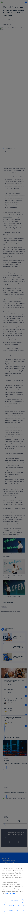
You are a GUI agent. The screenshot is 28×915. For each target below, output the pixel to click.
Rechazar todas (13, 905)
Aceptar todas (14, 910)
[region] (14, 889)
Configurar (14, 901)
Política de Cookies (10, 893)
